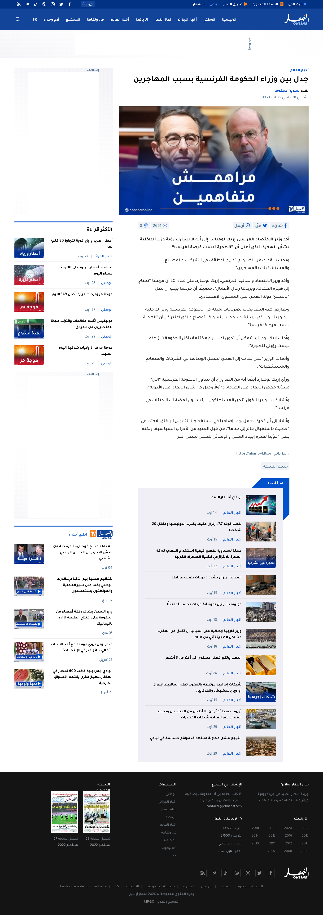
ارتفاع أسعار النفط (225, 498)
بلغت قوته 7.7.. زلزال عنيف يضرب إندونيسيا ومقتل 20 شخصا (196, 527)
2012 (288, 844)
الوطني (209, 20)
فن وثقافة (95, 20)
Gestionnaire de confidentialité (83, 886)
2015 (272, 836)
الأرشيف (132, 886)
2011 (272, 844)
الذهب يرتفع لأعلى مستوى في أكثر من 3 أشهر (203, 658)
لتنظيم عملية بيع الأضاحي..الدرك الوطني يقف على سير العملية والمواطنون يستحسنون (85, 585)
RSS (116, 886)
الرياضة (142, 20)
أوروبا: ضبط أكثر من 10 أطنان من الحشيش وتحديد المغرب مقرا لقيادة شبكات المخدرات (199, 715)
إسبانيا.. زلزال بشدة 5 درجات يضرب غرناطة (206, 578)
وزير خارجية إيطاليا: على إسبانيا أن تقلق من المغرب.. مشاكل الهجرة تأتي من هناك (198, 635)
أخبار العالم (119, 20)
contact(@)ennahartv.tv (224, 806)
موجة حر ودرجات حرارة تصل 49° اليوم (82, 295)
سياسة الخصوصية (160, 886)
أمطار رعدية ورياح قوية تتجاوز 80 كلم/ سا (82, 244)
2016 (288, 836)
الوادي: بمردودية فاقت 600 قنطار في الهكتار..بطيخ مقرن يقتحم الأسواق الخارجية (83, 677)
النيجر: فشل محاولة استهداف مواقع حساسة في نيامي (195, 738)
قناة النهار (162, 20)
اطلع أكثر (79, 534)
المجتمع (73, 20)
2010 (255, 844)
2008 (288, 851)
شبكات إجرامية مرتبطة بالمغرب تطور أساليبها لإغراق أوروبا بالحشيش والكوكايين (197, 688)
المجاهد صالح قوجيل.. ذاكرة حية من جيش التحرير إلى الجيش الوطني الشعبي (83, 553)
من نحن (207, 886)
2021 (305, 828)
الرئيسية (229, 20)
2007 (271, 851)
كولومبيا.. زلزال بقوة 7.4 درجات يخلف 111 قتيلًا (204, 605)
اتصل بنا (188, 886)
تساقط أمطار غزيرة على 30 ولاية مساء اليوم (86, 271)
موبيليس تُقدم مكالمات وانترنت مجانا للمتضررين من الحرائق (82, 324)
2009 (305, 851)
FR (35, 20)
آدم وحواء (51, 20)
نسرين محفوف (287, 91)
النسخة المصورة (250, 886)
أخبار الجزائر (187, 20)
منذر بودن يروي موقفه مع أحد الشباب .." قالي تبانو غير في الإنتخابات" (82, 648)
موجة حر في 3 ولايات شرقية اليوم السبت (85, 351)
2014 (255, 836)
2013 (305, 844)
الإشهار (225, 886)
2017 (305, 836)
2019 (271, 828)
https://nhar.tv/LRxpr (253, 454)
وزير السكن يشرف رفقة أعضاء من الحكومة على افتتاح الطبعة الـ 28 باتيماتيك (84, 618)
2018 (255, 828)
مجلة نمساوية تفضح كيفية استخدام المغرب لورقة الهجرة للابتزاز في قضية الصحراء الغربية (198, 554)
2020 (288, 828)
